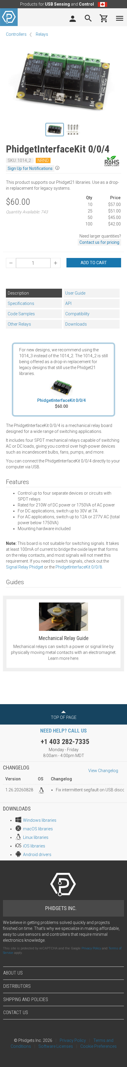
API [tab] (68, 303)
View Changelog (103, 770)
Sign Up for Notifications (30, 168)
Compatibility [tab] (77, 313)
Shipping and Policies (25, 999)
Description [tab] (18, 293)
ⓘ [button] (57, 167)
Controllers (16, 34)
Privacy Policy (91, 948)
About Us (13, 973)
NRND (43, 160)
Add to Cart (94, 262)
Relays (42, 34)
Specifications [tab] (21, 303)
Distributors (17, 986)
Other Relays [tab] (19, 324)
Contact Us (15, 1012)
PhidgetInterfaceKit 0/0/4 (61, 400)
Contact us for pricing (99, 242)
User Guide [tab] (75, 293)
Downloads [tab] (76, 324)
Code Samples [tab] (21, 313)
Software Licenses (55, 1046)
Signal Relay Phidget (24, 567)
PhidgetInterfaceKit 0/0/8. (79, 567)
